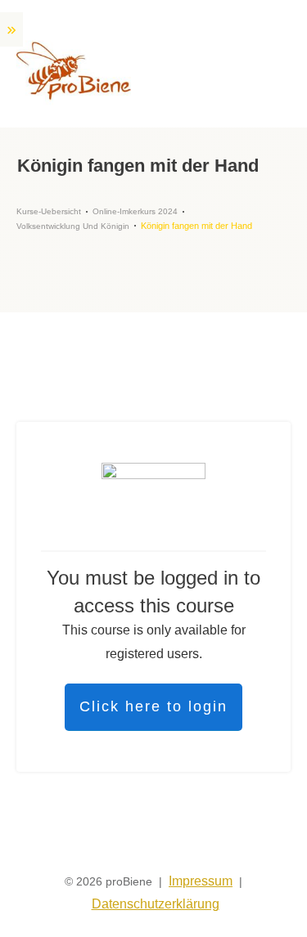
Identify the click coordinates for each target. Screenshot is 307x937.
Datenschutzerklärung (155, 904)
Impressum (201, 881)
